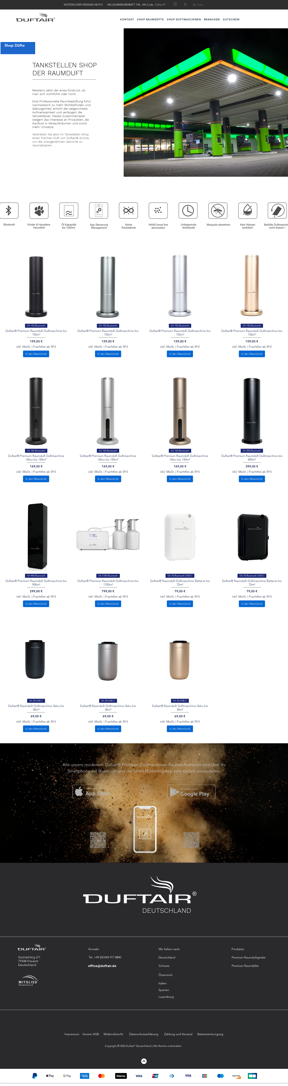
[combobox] (211, 4)
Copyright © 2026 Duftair (119, 1045)
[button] (212, 19)
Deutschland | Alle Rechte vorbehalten (159, 1045)
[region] (23, 48)
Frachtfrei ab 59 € (44, 347)
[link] (175, 4)
